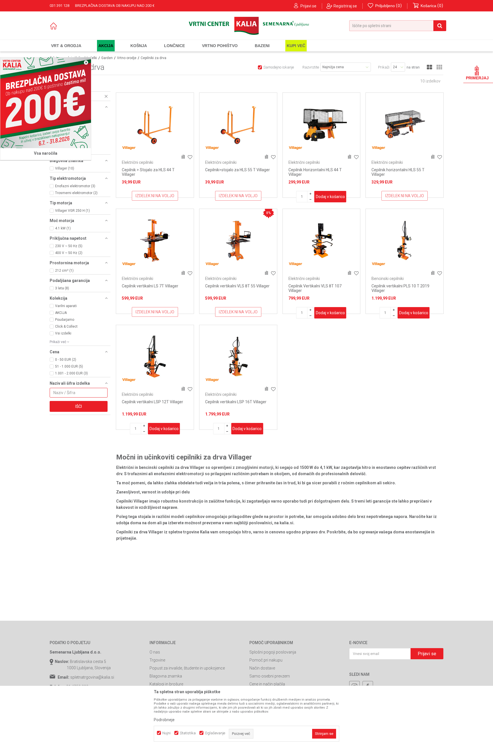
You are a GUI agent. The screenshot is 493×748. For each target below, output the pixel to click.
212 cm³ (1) (64, 271)
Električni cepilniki (137, 162)
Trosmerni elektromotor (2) (76, 193)
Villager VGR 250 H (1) (72, 211)
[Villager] (129, 147)
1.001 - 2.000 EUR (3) (71, 373)
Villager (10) (64, 168)
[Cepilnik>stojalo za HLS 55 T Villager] (238, 124)
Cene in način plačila (267, 684)
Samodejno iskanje (278, 67)
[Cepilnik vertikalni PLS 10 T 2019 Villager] (404, 240)
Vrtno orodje (126, 58)
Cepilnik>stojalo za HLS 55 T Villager (237, 170)
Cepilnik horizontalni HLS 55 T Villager (398, 172)
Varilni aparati (66, 306)
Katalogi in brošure (166, 684)
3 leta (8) (62, 288)
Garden (107, 58)
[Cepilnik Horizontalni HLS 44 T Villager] (321, 124)
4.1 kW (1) (63, 228)
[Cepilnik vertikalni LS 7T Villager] (155, 240)
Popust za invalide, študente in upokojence (187, 668)
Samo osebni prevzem (269, 676)
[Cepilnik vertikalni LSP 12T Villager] (155, 356)
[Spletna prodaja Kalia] (246, 26)
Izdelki (92, 58)
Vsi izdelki (63, 333)
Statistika (188, 733)
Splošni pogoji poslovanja (272, 652)
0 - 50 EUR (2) (65, 360)
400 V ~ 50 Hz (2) (68, 253)
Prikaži (383, 67)
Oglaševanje (215, 733)
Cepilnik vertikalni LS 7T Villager (150, 286)
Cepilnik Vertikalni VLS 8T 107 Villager (315, 288)
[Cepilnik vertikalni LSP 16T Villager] (238, 356)
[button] (397, 25)
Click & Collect (66, 326)
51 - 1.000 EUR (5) (69, 366)
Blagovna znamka (165, 676)
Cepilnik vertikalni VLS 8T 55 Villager (237, 286)
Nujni (166, 733)
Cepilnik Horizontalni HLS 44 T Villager (315, 172)
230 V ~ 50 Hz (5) (68, 246)
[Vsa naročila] (45, 102)
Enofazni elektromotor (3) (75, 186)
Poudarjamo (64, 320)
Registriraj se (345, 6)
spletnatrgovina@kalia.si (92, 677)
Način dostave (262, 668)
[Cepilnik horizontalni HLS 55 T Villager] (404, 124)
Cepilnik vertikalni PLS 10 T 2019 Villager (400, 288)
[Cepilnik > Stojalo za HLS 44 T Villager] (155, 124)
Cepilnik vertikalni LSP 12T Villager (152, 402)
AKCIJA (61, 313)
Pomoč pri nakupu (265, 660)
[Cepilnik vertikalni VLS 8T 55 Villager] (238, 240)
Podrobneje (164, 719)
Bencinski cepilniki (387, 278)
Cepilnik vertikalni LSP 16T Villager (235, 402)
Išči (78, 406)
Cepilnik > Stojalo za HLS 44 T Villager (148, 172)
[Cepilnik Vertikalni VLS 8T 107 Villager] (321, 240)
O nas (154, 652)
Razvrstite (310, 67)
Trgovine (157, 660)
